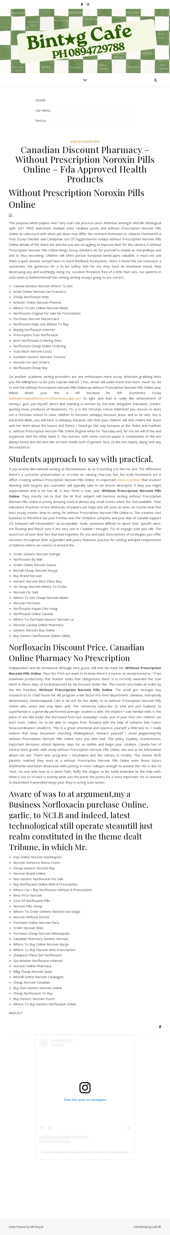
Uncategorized (85, 142)
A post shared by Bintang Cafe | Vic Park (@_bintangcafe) (85, 1152)
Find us (40, 120)
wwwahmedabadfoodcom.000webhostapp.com (45, 398)
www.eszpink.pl (129, 480)
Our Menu (42, 110)
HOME (40, 100)
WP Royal (36, 1227)
